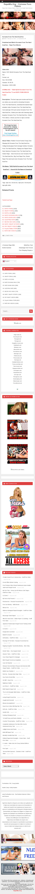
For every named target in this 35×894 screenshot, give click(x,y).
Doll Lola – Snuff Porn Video (10, 709)
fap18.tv (10, 803)
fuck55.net (27, 815)
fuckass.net (9, 817)
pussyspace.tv (15, 824)
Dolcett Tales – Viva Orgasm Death (12, 651)
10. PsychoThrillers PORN (9, 228)
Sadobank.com (17, 345)
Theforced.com (17, 355)
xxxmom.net (17, 828)
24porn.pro (7, 805)
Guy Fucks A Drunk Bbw (9, 677)
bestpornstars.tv (28, 809)
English (7, 261)
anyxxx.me (21, 805)
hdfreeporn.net (17, 817)
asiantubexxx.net (12, 809)
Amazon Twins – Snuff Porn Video (11, 654)
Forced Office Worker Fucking (10, 582)
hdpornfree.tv (24, 817)
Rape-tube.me (17, 334)
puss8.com (7, 824)
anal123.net (13, 807)
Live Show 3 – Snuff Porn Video (11, 686)
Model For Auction (7, 634)
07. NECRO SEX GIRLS (9, 222)
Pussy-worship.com (17, 364)
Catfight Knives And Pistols (10, 729)
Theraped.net (17, 339)
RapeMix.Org (17, 890)
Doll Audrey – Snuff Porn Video (10, 637)
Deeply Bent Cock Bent (9, 631)
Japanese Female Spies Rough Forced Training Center (17, 623)
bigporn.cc (22, 811)
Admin (5, 38)
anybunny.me (20, 807)
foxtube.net (7, 815)
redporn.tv (22, 824)
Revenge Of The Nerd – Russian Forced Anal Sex (15, 640)
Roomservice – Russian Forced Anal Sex (13, 601)
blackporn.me (14, 813)
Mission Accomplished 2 (9, 703)
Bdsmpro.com (17, 347)
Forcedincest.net (17, 383)
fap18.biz (5, 803)
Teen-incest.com (17, 366)
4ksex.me (22, 803)
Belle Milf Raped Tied (8, 732)
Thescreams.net (17, 358)
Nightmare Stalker (7, 683)
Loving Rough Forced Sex (9, 697)
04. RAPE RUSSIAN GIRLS (10, 215)
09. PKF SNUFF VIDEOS (9, 226)
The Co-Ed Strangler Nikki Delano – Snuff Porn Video (16, 692)
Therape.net (17, 341)
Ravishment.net (18, 372)
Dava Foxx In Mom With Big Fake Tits (12, 706)
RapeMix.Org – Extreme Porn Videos (17, 5)
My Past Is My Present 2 (9, 598)
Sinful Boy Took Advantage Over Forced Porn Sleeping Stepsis (26, 247)
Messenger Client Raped (9, 615)
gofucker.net (29, 803)
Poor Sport (5, 748)
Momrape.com (17, 353)
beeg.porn (20, 809)
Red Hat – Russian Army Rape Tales (12, 674)
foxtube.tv (13, 815)
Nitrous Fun (6, 607)
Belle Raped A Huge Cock (9, 689)
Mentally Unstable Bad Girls (10, 735)
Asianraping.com (17, 379)
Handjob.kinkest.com (17, 362)
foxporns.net (16, 803)
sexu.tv (6, 826)
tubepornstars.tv (19, 826)
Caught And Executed (8, 700)
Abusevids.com (17, 349)
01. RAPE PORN (7, 208)
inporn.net (24, 820)
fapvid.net (28, 813)
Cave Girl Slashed (7, 663)
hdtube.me (18, 820)
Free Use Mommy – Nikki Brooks (11, 604)
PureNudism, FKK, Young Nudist (10, 783)
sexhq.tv (28, 824)
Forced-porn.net (17, 336)
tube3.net (11, 826)
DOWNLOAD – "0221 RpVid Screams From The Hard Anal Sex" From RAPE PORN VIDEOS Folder (17, 92)
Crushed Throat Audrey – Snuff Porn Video (14, 721)
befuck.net (6, 807)
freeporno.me (20, 815)
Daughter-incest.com (17, 343)
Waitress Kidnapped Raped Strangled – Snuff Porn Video (17, 610)
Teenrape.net (17, 360)
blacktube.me (21, 813)
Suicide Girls (6, 712)
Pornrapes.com (17, 370)
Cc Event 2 (5, 595)
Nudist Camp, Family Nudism (9, 787)
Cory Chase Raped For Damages (11, 657)
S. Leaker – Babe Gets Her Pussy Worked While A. (16, 743)
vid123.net (27, 826)
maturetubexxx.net (7, 822)
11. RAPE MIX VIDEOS (9, 231)
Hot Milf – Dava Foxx (8, 680)
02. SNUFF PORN (7, 211)
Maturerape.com (17, 381)
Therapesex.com (17, 376)
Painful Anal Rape (7, 200)
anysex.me (28, 807)
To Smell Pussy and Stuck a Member (12, 718)
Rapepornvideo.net (17, 368)
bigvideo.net (6, 813)
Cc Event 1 (5, 628)
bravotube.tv (28, 805)
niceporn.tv (15, 822)
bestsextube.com (8, 811)
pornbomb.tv (22, 822)
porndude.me (14, 805)
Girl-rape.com (17, 374)
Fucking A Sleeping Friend (9, 715)
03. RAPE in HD (7, 213)
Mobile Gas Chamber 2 (9, 671)
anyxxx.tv (4, 809)
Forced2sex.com (17, 351)
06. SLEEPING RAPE (8, 219)
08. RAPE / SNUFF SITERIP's (11, 224)
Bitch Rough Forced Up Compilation (12, 660)
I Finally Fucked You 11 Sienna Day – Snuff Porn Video (17, 577)
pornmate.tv (30, 822)
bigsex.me (28, 811)
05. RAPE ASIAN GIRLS (9, 217)
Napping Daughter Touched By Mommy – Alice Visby (16, 646)
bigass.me (16, 811)
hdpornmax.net (11, 820)
